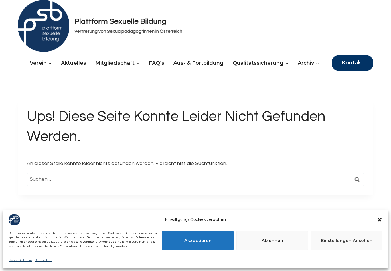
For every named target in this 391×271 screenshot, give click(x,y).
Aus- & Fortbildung (198, 63)
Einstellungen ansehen (346, 240)
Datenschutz (43, 260)
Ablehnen (272, 240)
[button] (379, 220)
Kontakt (352, 63)
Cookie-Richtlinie (20, 260)
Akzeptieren (198, 240)
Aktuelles (73, 63)
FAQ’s (156, 63)
